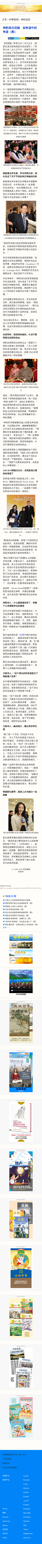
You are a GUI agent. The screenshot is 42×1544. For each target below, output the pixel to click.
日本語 (5, 1529)
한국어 (5, 1533)
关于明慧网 (7, 1459)
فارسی (26, 1500)
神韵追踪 (25, 19)
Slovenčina (27, 1517)
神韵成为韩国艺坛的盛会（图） (17, 915)
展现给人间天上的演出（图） (16, 906)
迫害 (22, 635)
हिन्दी (4, 1513)
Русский (26, 1513)
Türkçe (25, 1529)
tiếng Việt (26, 1538)
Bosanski (26, 1480)
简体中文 (6, 1480)
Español (26, 1496)
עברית (5, 1509)
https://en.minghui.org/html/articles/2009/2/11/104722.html (20, 888)
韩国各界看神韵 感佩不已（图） (18, 918)
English (26, 1492)
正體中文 (6, 1476)
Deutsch (26, 1488)
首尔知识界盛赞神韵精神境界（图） (19, 912)
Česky (25, 1484)
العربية (25, 1476)
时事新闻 (14, 19)
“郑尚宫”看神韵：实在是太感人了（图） (21, 921)
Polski (5, 1538)
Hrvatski (6, 1517)
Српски (26, 1521)
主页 (4, 19)
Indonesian (6, 1521)
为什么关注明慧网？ (10, 1468)
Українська (27, 1533)
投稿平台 (6, 1463)
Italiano (5, 1525)
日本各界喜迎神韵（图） (15, 909)
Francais (26, 1504)
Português (26, 1509)
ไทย (24, 1525)
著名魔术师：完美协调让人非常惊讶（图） (22, 925)
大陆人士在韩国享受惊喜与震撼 (17, 900)
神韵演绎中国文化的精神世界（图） (19, 903)
